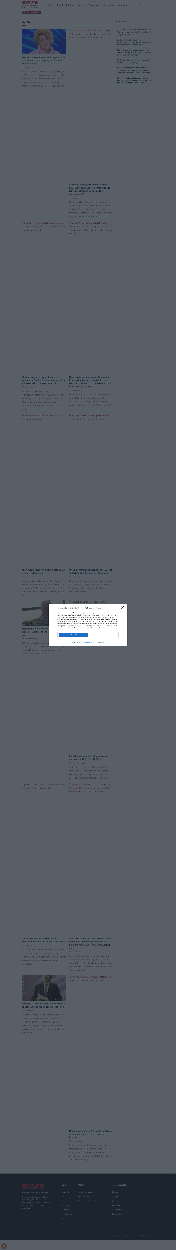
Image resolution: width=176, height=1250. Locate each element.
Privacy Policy (99, 642)
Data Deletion (76, 642)
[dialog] (88, 625)
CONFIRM (73, 635)
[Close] (123, 608)
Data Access (88, 642)
